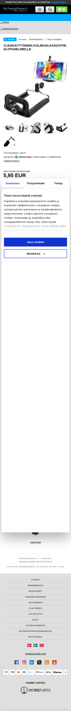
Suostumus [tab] (13, 183)
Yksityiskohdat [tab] (35, 183)
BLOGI (35, 620)
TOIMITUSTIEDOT (11, 161)
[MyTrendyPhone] (15, 9)
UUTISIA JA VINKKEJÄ (35, 625)
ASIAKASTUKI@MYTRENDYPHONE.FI (35, 562)
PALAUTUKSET (35, 591)
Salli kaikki (35, 242)
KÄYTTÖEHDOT (35, 637)
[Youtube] (54, 662)
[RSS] (47, 662)
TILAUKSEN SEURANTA (35, 597)
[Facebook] (16, 662)
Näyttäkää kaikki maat (35, 654)
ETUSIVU (35, 580)
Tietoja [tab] (58, 183)
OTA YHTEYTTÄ (35, 614)
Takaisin (11, 39)
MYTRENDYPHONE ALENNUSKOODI (35, 631)
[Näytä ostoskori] (61, 9)
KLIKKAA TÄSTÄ (59, 2)
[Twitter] (39, 662)
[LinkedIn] (32, 662)
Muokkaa (33, 253)
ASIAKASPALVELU (35, 585)
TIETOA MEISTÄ (35, 603)
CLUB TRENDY (35, 608)
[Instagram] (24, 662)
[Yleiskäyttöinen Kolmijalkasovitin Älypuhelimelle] (9, 128)
